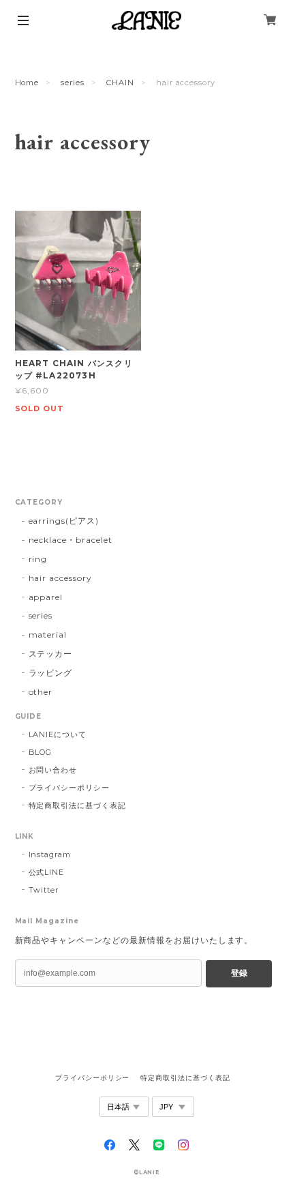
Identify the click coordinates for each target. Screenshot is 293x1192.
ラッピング (51, 673)
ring (38, 559)
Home (27, 82)
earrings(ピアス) (64, 521)
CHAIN (120, 82)
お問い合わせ (53, 770)
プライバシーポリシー (69, 787)
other (41, 692)
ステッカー (51, 654)
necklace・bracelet (70, 540)
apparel (46, 597)
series (72, 82)
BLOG (40, 752)
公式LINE (47, 872)
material (48, 634)
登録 (239, 973)
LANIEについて (58, 734)
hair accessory (60, 578)
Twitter (44, 890)
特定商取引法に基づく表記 (78, 805)
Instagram (50, 854)
